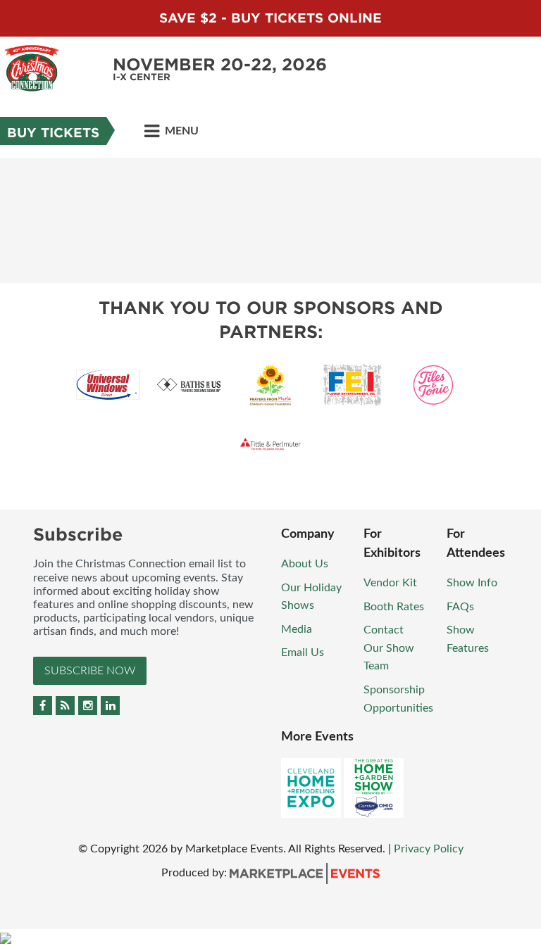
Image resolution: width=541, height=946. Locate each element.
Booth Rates (393, 606)
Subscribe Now (89, 670)
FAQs (460, 606)
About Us (304, 563)
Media (296, 629)
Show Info (472, 582)
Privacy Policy (429, 848)
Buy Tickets (53, 132)
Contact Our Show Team (388, 647)
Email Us (302, 652)
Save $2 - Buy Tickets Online (270, 18)
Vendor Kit (390, 582)
